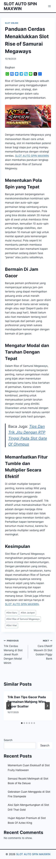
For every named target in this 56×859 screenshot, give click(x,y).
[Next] (47, 705)
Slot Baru (11, 612)
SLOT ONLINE (11, 23)
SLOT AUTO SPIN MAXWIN (33, 854)
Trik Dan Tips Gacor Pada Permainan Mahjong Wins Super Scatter (26, 701)
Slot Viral (11, 625)
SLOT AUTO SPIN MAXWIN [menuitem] (32, 155)
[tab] (22, 723)
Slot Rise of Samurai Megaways (23, 619)
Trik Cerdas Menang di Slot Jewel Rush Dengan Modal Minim (13, 651)
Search (8, 740)
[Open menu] (49, 6)
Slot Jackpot (28, 612)
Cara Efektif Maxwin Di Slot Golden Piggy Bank (43, 649)
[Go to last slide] (8, 705)
